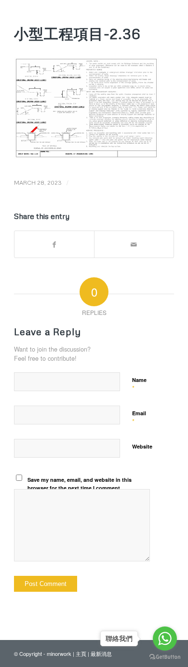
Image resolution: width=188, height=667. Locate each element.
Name (139, 384)
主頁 (81, 653)
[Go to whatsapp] (165, 638)
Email (139, 417)
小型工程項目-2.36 (77, 33)
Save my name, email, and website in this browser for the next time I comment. (79, 483)
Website (142, 446)
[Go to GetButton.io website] (164, 657)
